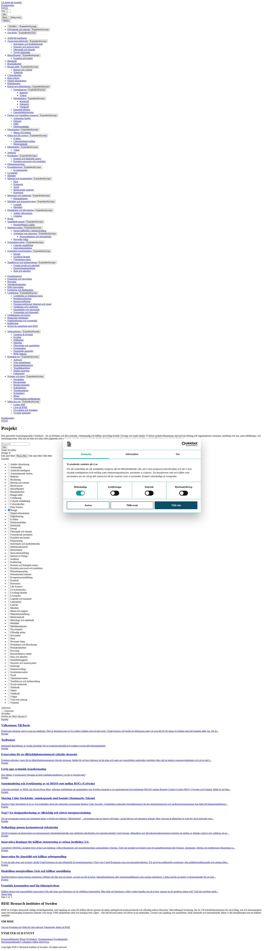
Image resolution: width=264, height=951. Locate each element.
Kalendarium (19, 387)
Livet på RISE (20, 407)
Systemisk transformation (19, 251)
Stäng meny (15, 17)
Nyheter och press (16, 376)
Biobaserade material (23, 190)
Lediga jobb (19, 404)
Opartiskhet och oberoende (26, 309)
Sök (3, 11)
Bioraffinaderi (14, 55)
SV (2, 8)
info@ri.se (44, 942)
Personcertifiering (21, 301)
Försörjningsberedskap (24, 268)
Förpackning (13, 129)
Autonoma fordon (22, 118)
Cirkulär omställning (23, 245)
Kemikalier (12, 155)
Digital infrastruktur (16, 80)
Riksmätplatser (20, 198)
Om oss (5, 927)
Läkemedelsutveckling (24, 141)
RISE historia (19, 353)
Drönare (17, 121)
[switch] (114, 493)
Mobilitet (17, 207)
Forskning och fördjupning (20, 290)
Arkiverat (5, 708)
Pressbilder (18, 379)
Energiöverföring (21, 109)
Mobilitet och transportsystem (21, 201)
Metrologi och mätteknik (19, 195)
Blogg (16, 396)
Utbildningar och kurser (18, 315)
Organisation (19, 348)
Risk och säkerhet (22, 271)
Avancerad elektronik (17, 41)
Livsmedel (12, 173)
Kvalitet (17, 337)
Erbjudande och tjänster (18, 29)
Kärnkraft (24, 101)
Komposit (18, 184)
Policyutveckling (15, 287)
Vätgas (23, 95)
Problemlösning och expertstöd (22, 320)
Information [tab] (132, 454)
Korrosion (18, 192)
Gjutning (17, 216)
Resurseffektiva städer (24, 224)
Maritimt (11, 175)
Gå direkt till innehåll (11, 2)
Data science (13, 78)
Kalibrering (12, 323)
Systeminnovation (16, 242)
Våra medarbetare (22, 362)
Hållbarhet (18, 340)
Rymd (10, 218)
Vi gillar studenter (22, 413)
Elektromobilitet (21, 126)
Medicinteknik (20, 144)
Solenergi (24, 104)
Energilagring (20, 89)
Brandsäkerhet (14, 63)
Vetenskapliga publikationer (26, 398)
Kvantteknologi (14, 167)
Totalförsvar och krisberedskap (22, 262)
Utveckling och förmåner (25, 410)
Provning (11, 281)
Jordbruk (11, 152)
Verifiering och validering (25, 307)
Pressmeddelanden (10, 939)
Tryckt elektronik (21, 52)
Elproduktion (19, 98)
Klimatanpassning (16, 164)
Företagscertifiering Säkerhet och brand (32, 304)
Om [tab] (178, 454)
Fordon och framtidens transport (22, 115)
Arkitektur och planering (25, 233)
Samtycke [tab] (86, 454)
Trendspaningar (20, 390)
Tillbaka (5, 21)
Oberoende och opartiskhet (26, 345)
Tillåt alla (176, 505)
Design (16, 254)
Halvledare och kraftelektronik (28, 44)
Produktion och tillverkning (20, 210)
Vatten (16, 150)
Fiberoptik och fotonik (24, 49)
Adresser (17, 359)
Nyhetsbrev (19, 393)
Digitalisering (13, 83)
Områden (13, 26)
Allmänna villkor (30, 942)
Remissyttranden (21, 385)
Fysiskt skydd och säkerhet (26, 265)
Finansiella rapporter (23, 351)
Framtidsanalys (14, 276)
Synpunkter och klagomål (25, 312)
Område (5, 459)
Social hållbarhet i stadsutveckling (29, 230)
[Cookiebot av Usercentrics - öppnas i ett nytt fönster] (184, 444)
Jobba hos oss (14, 401)
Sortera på (6, 716)
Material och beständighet (19, 178)
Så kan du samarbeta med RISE (22, 326)
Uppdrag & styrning (23, 334)
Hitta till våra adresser (32, 927)
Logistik (17, 204)
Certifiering (12, 292)
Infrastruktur (13, 147)
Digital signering (21, 370)
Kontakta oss (13, 356)
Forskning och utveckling (19, 279)
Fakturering (19, 373)
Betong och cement (22, 69)
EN (6, 8)
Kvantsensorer (20, 170)
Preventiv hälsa (20, 239)
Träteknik (18, 72)
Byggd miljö (13, 66)
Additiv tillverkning (22, 213)
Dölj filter (47, 455)
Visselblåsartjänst (21, 368)
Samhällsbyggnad (15, 221)
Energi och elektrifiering (19, 86)
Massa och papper (22, 132)
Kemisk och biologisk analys (27, 158)
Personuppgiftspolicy (11, 942)
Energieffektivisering (23, 112)
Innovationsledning (22, 248)
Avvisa (88, 505)
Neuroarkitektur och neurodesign (35, 236)
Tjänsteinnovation (22, 259)
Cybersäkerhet (14, 75)
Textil (16, 187)
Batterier (24, 92)
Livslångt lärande (21, 256)
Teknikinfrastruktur (16, 284)
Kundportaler (7, 5)
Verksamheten (14, 331)
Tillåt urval (132, 505)
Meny (4, 17)
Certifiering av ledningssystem (28, 296)
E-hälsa (17, 138)
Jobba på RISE (63, 927)
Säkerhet (17, 342)
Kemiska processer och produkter (29, 161)
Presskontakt (19, 382)
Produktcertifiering (22, 298)
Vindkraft (24, 107)
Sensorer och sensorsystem (26, 47)
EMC (16, 124)
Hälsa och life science (17, 135)
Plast (15, 181)
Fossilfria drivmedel (23, 58)
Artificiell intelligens (17, 38)
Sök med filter (8, 455)
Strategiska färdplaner (17, 318)
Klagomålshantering (23, 365)
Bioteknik (12, 61)
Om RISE (12, 32)
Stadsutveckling (15, 227)
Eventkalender (61, 939)
